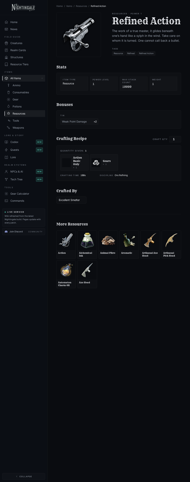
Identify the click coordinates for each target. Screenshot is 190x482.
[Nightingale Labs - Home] (23, 7)
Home (59, 6)
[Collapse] (42, 78)
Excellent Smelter (69, 199)
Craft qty (160, 139)
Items (69, 6)
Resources (81, 6)
